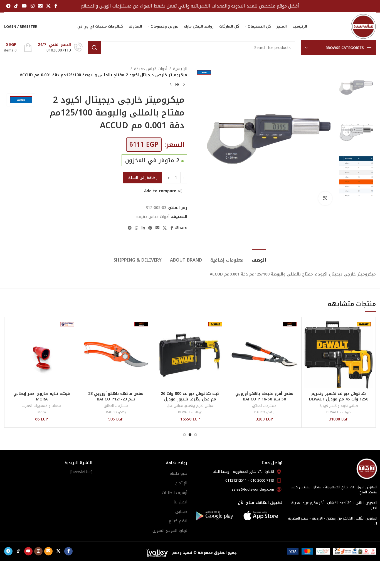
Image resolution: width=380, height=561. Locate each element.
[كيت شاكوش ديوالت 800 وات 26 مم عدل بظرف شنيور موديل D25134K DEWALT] (190, 354)
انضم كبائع (178, 521)
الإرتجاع (181, 483)
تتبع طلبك (178, 473)
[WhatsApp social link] (136, 228)
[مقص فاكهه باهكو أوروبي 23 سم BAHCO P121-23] (116, 354)
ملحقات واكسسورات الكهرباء (41, 406)
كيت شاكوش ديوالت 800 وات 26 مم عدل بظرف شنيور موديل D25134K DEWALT (190, 399)
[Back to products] (177, 84)
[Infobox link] (60, 47)
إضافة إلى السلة (142, 177)
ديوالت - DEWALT (338, 412)
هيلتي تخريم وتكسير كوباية (338, 406)
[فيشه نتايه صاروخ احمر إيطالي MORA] (42, 354)
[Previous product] (184, 84)
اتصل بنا (180, 502)
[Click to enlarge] (325, 198)
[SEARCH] (94, 47)
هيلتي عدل (175, 406)
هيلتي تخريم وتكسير (199, 406)
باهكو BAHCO (264, 412)
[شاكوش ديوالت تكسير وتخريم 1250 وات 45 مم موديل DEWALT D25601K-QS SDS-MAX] (338, 354)
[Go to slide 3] (184, 434)
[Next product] (170, 84)
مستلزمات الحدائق (264, 406)
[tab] (259, 257)
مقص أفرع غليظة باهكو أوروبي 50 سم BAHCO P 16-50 (264, 396)
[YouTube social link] (24, 6)
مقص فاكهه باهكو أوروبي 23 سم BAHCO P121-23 (116, 396)
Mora (42, 412)
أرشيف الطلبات (174, 492)
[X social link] (49, 6)
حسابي (181, 511)
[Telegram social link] (8, 6)
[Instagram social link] (32, 6)
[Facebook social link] (56, 6)
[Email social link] (40, 6)
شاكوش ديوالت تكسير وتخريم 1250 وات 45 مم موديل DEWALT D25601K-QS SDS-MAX (338, 399)
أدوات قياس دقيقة (150, 69)
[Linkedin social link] (143, 228)
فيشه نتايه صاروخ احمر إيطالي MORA (41, 396)
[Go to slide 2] (190, 434)
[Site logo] (363, 26)
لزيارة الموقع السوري (169, 530)
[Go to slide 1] (195, 434)
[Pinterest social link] (150, 228)
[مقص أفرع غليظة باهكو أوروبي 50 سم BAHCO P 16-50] (264, 354)
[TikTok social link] (16, 6)
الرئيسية (180, 69)
